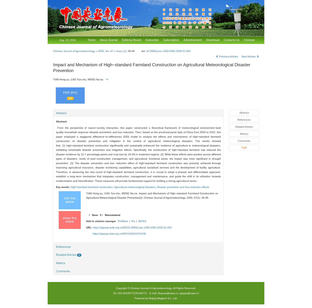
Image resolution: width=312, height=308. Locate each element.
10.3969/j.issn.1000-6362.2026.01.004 (168, 51)
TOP (244, 147)
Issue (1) (121, 51)
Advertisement (192, 40)
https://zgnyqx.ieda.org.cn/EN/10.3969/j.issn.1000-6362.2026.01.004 (132, 227)
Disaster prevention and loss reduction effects (183, 187)
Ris (133, 221)
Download (212, 40)
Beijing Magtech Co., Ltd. (163, 298)
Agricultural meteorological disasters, (135, 187)
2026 (101, 51)
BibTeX (142, 221)
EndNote (123, 221)
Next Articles (249, 56)
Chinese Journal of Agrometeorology (74, 51)
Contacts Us (231, 40)
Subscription (171, 40)
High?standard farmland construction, (92, 187)
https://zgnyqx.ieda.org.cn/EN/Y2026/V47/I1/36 (119, 233)
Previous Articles (228, 56)
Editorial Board (131, 40)
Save (95, 215)
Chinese (249, 40)
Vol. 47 (109, 51)
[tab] (138, 113)
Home (92, 40)
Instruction (152, 40)
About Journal (109, 40)
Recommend (112, 215)
